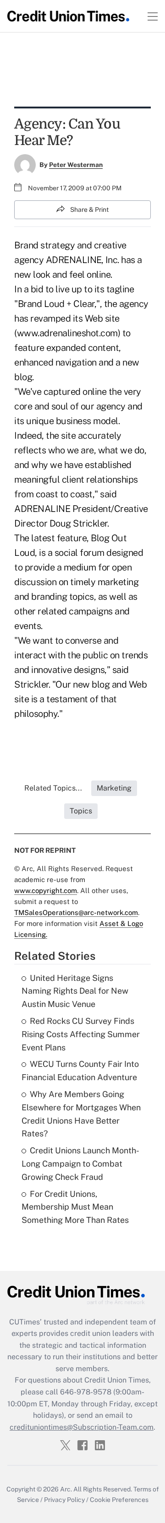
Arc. (66, 1489)
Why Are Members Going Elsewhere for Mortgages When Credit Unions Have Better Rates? (81, 1113)
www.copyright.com (45, 890)
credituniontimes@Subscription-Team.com (82, 1427)
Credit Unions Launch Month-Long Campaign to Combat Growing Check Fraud (80, 1164)
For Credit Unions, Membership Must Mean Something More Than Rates (75, 1207)
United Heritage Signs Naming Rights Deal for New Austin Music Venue (75, 991)
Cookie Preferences (119, 1499)
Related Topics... (53, 788)
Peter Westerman (76, 164)
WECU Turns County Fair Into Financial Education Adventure (80, 1070)
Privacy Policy (64, 1499)
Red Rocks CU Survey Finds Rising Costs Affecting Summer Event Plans (81, 1034)
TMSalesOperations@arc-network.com (76, 912)
